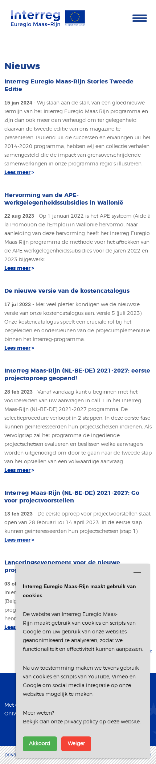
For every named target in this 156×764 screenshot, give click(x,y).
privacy (13, 754)
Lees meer (19, 172)
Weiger (76, 743)
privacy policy (81, 721)
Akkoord (39, 743)
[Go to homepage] (47, 18)
